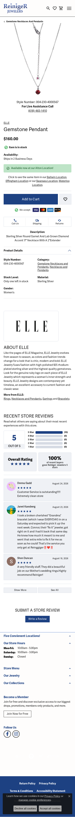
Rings (7, 398)
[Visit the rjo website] (41, 756)
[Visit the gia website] (19, 756)
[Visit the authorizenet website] (31, 756)
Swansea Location (47, 181)
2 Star (31, 443)
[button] (48, 8)
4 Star (31, 436)
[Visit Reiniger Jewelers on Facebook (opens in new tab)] (7, 734)
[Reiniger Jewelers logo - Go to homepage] (15, 8)
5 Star (31, 432)
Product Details (13, 250)
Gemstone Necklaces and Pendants (24, 21)
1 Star (31, 447)
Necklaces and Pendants (26, 398)
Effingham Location (17, 181)
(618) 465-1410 (37, 111)
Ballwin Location (56, 177)
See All (54, 590)
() (66, 432)
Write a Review (37, 619)
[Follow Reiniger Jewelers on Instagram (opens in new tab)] (16, 734)
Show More (20, 590)
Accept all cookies (50, 808)
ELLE (6, 123)
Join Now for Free (17, 713)
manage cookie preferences (35, 799)
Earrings (47, 398)
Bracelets (64, 398)
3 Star (31, 439)
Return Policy (27, 783)
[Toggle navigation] (69, 8)
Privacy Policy (47, 783)
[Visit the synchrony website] (53, 756)
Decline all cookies (25, 808)
